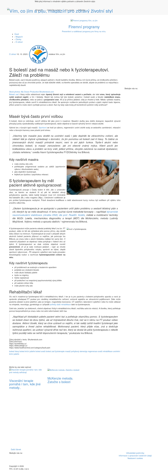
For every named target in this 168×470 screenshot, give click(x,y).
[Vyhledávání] (89, 12)
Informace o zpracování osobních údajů (135, 455)
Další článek (16, 449)
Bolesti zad (14, 94)
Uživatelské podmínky (135, 453)
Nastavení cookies (135, 458)
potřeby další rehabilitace (60, 304)
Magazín (39, 10)
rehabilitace (107, 351)
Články (18, 39)
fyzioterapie (60, 351)
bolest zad (50, 351)
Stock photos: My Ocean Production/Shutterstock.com (31, 91)
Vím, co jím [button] (69, 10)
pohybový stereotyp (79, 351)
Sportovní (43, 127)
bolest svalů (40, 351)
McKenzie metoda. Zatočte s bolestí (60, 380)
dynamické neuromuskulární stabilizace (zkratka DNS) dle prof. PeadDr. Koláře (65, 213)
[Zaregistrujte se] (89, 9)
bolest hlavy (14, 351)
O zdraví (19, 42)
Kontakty (81, 10)
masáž (68, 351)
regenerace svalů (95, 351)
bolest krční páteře (27, 351)
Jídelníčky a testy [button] (54, 10)
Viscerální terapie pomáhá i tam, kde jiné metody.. (25, 384)
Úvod (16, 34)
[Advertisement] (103, 407)
